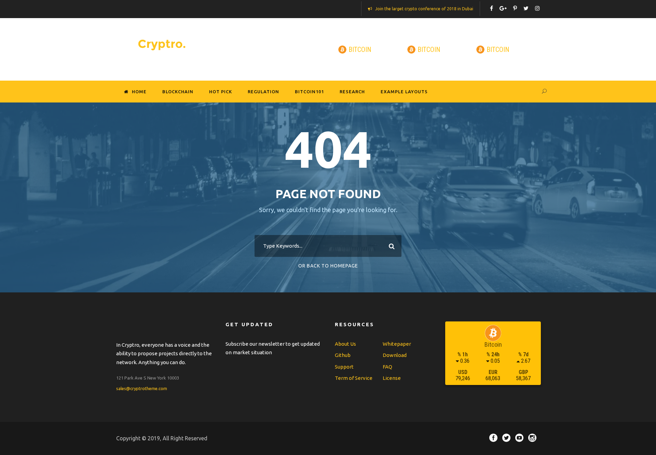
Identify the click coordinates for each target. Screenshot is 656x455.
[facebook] (491, 8)
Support (344, 367)
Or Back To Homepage (328, 265)
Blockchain (177, 91)
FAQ (387, 367)
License (392, 378)
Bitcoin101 (309, 91)
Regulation (263, 91)
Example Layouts (404, 91)
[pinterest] (515, 8)
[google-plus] (503, 8)
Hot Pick (220, 91)
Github (343, 355)
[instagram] (537, 8)
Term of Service (353, 378)
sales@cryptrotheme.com (141, 388)
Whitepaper (397, 344)
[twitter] (526, 8)
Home (139, 91)
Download (395, 355)
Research (352, 91)
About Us (345, 344)
